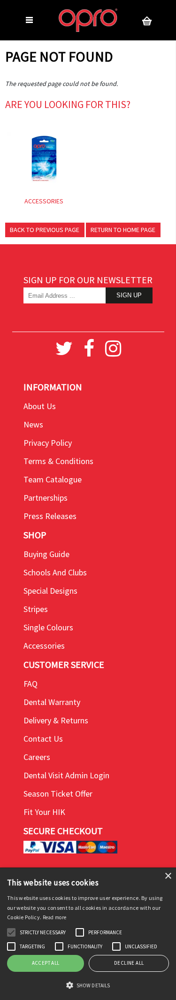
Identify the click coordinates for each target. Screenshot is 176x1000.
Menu (29, 20)
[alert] (88, 934)
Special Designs (50, 590)
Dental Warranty (51, 702)
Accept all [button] (46, 963)
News (33, 424)
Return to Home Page (123, 229)
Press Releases (50, 516)
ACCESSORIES (43, 201)
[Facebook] (89, 348)
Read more (55, 917)
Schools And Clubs (55, 572)
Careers (36, 757)
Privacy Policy (47, 442)
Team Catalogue (52, 479)
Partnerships (45, 497)
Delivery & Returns (55, 720)
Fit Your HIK (44, 811)
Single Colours (48, 627)
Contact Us (43, 738)
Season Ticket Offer (57, 793)
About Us (39, 406)
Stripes (35, 609)
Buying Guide (46, 554)
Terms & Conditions (58, 461)
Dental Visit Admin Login (66, 775)
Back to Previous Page (44, 229)
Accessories (44, 645)
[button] (11, 932)
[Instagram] (113, 348)
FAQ (30, 683)
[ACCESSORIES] (44, 159)
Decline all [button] (129, 963)
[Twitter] (64, 348)
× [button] (167, 876)
